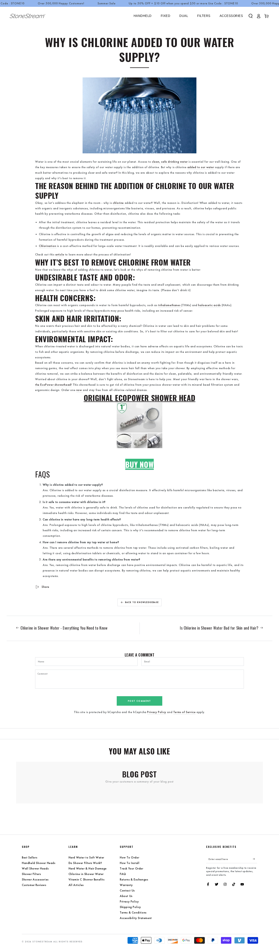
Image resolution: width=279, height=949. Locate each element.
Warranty (126, 885)
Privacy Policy (156, 712)
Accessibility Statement (136, 918)
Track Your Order (131, 868)
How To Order (129, 857)
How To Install (129, 863)
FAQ (123, 874)
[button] (250, 16)
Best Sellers (29, 857)
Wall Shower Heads (35, 868)
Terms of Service (184, 712)
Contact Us (127, 890)
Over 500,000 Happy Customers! (61, 3)
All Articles (76, 885)
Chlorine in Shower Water (86, 874)
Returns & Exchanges (134, 879)
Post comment (139, 700)
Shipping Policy (130, 907)
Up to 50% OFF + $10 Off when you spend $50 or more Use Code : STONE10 (183, 3)
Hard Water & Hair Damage (88, 868)
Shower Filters (31, 874)
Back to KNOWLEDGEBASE (142, 602)
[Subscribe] (255, 859)
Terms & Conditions (133, 912)
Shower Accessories (35, 879)
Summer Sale (107, 3)
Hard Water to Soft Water (86, 857)
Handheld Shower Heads (38, 863)
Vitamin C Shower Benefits (87, 879)
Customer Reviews (34, 885)
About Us (126, 896)
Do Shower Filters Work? (85, 863)
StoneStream (42, 941)
